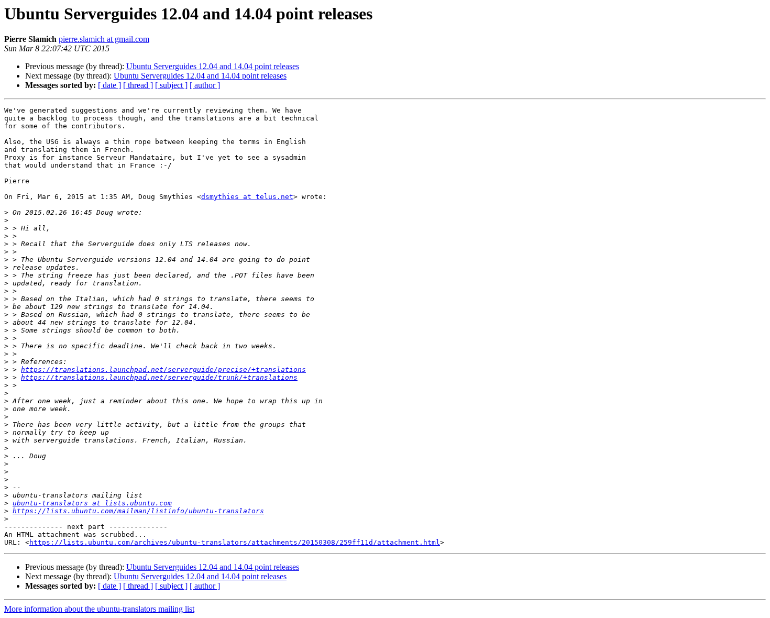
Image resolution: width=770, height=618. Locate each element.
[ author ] (205, 85)
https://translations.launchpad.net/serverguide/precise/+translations (163, 369)
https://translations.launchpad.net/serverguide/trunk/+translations (159, 377)
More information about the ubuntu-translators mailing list (99, 608)
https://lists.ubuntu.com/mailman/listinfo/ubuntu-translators (138, 511)
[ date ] (109, 85)
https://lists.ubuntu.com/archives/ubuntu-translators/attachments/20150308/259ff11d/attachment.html (234, 542)
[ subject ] (171, 85)
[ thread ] (138, 85)
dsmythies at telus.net (247, 197)
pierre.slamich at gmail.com (104, 39)
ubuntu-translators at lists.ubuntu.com (92, 503)
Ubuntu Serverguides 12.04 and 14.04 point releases (212, 66)
